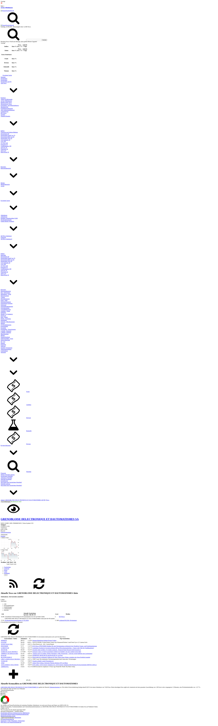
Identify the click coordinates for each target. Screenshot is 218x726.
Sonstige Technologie (6, 348)
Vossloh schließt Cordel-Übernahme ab (42, 661)
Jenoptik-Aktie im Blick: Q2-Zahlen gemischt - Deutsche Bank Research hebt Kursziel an (56, 650)
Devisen (28, 444)
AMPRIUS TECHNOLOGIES (9, 653)
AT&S (2, 663)
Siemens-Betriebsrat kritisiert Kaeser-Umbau (44, 640)
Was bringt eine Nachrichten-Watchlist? (11, 482)
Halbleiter (3, 312)
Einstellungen (4, 481)
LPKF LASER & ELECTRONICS (10, 659)
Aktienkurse (4, 215)
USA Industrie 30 (5, 140)
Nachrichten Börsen (6, 714)
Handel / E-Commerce (7, 314)
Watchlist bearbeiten (6, 479)
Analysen (6, 568)
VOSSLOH (4, 661)
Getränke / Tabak (5, 311)
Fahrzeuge (3, 305)
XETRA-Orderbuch (6, 236)
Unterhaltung (4, 351)
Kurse (5, 570)
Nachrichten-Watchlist (7, 476)
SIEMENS (4, 640)
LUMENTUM (5, 648)
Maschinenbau (5, 334)
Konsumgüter (4, 326)
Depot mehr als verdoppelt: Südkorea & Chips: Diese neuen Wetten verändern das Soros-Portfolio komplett (61, 657)
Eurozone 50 (4, 144)
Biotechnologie (5, 296)
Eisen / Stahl (4, 300)
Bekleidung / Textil (6, 294)
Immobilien (4, 320)
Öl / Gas (3, 341)
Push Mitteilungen (5, 501)
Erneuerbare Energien (6, 303)
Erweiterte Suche (7, 75)
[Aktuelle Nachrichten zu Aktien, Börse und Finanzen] (7, 10)
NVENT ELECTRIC (7, 644)
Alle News (3, 83)
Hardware (3, 315)
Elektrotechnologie (6, 302)
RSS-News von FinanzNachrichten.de (11, 722)
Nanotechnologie (5, 337)
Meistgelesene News (6, 104)
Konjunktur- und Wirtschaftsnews (10, 105)
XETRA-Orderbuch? (6, 239)
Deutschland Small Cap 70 (8, 135)
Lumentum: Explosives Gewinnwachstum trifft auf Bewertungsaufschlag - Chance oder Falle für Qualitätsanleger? (63, 648)
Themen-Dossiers (5, 116)
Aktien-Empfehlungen (17, 714)
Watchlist (28, 471)
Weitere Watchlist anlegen (8, 474)
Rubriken (3, 98)
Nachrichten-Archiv (10, 716)
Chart (5, 571)
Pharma (3, 343)
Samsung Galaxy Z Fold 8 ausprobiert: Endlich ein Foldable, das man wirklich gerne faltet (56, 651)
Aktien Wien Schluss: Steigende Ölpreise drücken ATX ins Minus (50, 663)
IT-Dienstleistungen (6, 325)
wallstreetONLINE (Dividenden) (68, 620)
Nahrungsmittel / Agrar (7, 338)
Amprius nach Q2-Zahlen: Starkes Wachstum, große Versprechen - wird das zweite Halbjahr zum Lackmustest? (62, 653)
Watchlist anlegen (5, 484)
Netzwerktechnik (5, 340)
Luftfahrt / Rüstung (6, 332)
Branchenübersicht (6, 168)
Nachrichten (4, 78)
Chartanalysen (4, 111)
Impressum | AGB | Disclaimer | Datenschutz (13, 720)
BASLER (3, 655)
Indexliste (3, 255)
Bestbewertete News (6, 102)
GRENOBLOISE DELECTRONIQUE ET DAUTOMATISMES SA (20, 687)
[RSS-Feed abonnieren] (13, 589)
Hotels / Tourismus (6, 318)
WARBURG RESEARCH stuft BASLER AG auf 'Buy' (47, 655)
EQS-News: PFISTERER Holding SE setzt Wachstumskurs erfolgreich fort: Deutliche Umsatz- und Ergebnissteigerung (64, 646)
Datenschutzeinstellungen (7, 717)
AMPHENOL (5, 666)
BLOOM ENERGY (6, 657)
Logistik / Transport (6, 331)
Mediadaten (18, 717)
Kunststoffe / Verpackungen (8, 329)
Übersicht (3, 237)
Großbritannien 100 (6, 146)
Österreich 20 (4, 149)
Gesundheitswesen (6, 309)
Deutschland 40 (5, 134)
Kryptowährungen (6, 445)
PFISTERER (4, 646)
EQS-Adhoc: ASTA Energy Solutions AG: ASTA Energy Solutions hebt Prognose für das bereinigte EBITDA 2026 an (64, 665)
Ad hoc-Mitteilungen (7, 7)
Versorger (3, 352)
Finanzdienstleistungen (7, 306)
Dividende (7, 573)
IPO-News (3, 113)
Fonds (28, 391)
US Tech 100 (4, 143)
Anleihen (28, 404)
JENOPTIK (4, 650)
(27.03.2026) (17, 620)
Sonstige (3, 536)
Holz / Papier (4, 317)
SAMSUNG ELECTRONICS (9, 651)
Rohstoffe (3, 344)
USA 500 (3, 141)
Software (3, 346)
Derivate (28, 418)
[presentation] (5, 575)
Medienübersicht (5, 184)
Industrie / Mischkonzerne (8, 322)
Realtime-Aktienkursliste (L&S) (9, 218)
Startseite (3, 77)
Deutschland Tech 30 (6, 138)
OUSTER (3, 642)
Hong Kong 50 (5, 152)
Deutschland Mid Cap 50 (7, 137)
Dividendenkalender (6, 220)
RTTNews (62, 616)
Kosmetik (3, 328)
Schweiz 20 (4, 147)
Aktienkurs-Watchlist (6, 478)
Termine (3, 114)
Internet (3, 323)
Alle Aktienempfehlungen (8, 110)
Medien (3, 183)
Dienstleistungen (5, 299)
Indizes (3, 131)
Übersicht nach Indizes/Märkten (9, 132)
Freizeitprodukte (5, 308)
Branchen (3, 167)
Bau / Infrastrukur (5, 292)
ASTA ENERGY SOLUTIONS (9, 665)
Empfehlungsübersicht (7, 108)
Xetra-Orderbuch (13, 713)
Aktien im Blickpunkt (6, 99)
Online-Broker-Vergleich (7, 221)
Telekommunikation (6, 349)
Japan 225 (3, 150)
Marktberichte (4, 107)
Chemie (3, 297)
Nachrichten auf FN (6, 81)
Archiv (2, 186)
